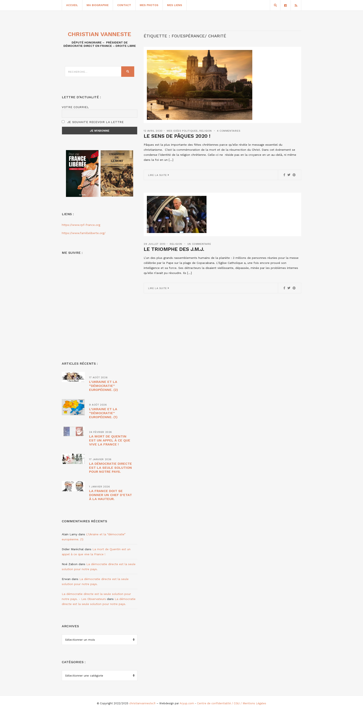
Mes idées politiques (182, 130)
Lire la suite (158, 175)
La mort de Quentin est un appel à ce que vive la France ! (109, 440)
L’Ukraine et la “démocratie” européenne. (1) (103, 413)
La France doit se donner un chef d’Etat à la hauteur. (110, 495)
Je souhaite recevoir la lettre (95, 122)
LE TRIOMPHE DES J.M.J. (174, 249)
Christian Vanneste (99, 34)
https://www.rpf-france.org (81, 225)
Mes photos (149, 5)
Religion (205, 130)
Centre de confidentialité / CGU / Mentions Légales (231, 703)
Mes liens (174, 5)
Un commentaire (199, 243)
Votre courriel (75, 107)
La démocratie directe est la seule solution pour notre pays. (110, 468)
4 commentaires (228, 130)
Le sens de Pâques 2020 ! (177, 136)
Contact (124, 5)
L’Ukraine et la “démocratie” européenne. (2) (103, 386)
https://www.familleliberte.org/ (83, 233)
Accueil (72, 5)
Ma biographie (98, 5)
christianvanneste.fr (142, 703)
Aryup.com (187, 703)
